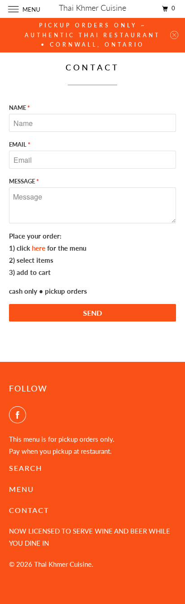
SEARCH (25, 468)
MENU (21, 489)
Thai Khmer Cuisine (63, 564)
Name (19, 107)
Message (24, 181)
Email (20, 144)
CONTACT (29, 510)
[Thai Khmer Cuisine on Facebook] (19, 414)
